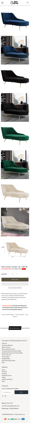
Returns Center (6, 347)
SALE (3, 381)
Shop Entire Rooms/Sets (8, 360)
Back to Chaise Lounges (8, 314)
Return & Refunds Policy (8, 349)
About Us (4, 343)
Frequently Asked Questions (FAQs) (11, 351)
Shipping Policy (6, 358)
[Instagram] (5, 396)
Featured (4, 371)
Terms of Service (6, 355)
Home (3, 370)
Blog (3, 362)
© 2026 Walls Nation (7, 414)
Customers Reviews (7, 345)
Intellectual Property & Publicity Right (12, 353)
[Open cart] (27, 3)
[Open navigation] (2, 3)
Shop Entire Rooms (7, 379)
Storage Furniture (7, 375)
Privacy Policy (5, 357)
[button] (15, 284)
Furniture (4, 373)
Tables (3, 377)
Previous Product (19, 314)
